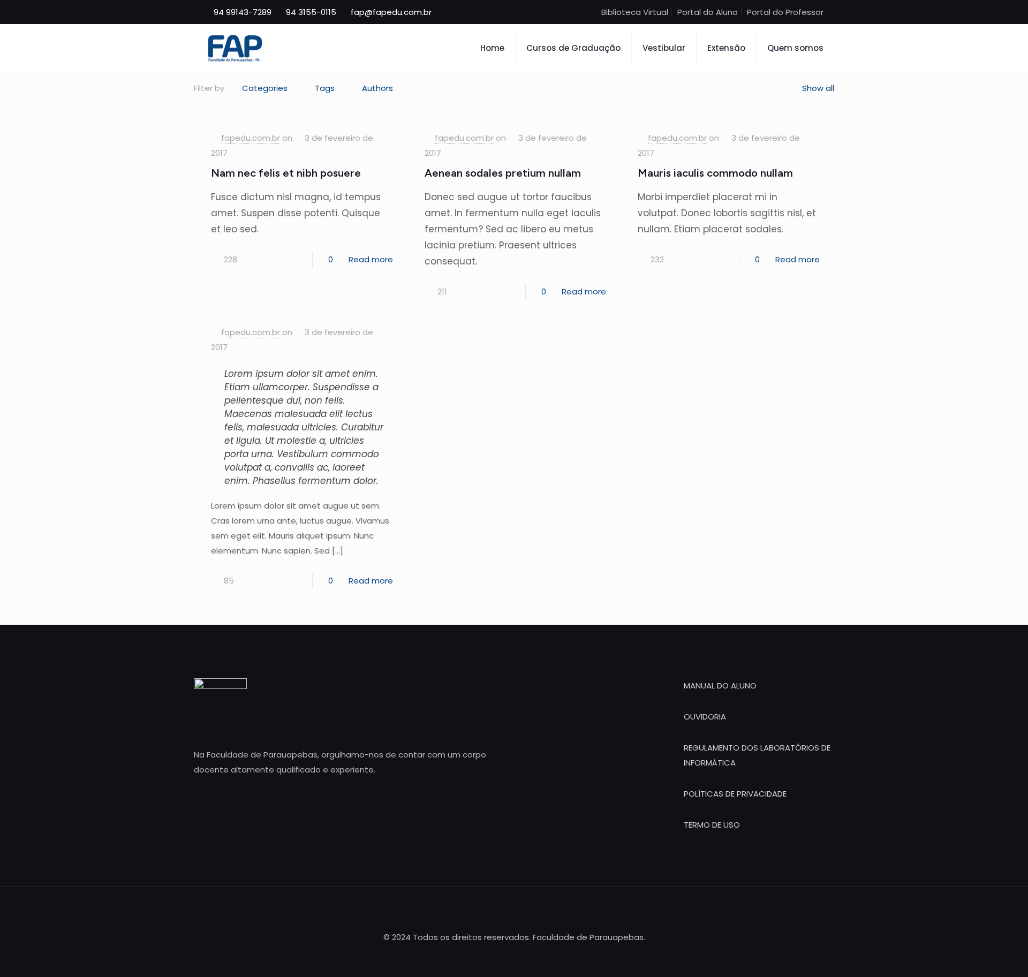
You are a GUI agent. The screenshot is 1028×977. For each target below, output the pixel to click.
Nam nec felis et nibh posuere (286, 172)
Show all (818, 88)
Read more (371, 259)
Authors (377, 88)
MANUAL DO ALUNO (720, 685)
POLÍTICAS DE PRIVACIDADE (735, 793)
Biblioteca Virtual (634, 12)
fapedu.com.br (250, 137)
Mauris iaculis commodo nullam (715, 172)
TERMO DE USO (712, 824)
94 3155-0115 (311, 12)
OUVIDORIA (705, 716)
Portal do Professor (785, 12)
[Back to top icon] (514, 908)
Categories (265, 88)
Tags (325, 88)
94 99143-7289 (242, 12)
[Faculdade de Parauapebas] (235, 48)
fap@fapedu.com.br (391, 12)
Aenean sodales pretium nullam (503, 172)
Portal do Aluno (707, 12)
